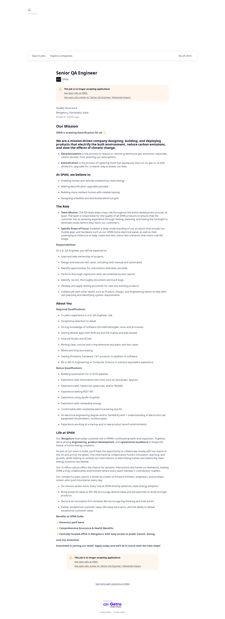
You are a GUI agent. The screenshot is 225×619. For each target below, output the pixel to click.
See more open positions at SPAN (112, 583)
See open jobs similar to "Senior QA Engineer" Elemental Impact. (97, 97)
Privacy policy (105, 612)
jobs (38, 56)
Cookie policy (119, 612)
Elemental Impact (57, 13)
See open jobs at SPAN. (76, 93)
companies (61, 56)
